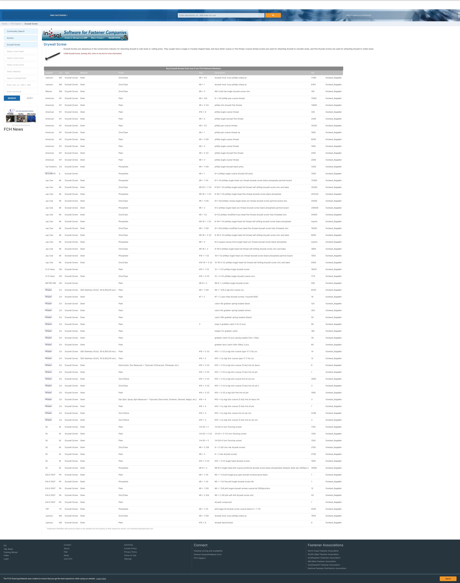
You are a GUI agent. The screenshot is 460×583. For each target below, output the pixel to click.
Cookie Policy (130, 548)
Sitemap (128, 559)
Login (6, 559)
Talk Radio (8, 549)
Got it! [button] (448, 579)
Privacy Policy (130, 552)
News (66, 555)
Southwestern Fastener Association (324, 565)
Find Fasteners (58, 15)
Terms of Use (130, 555)
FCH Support (200, 558)
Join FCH (68, 559)
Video (6, 555)
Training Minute (10, 552)
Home (4, 24)
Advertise (128, 545)
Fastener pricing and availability (208, 551)
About (66, 548)
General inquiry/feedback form (207, 554)
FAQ (65, 552)
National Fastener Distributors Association (327, 568)
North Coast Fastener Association (323, 551)
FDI (5, 545)
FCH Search (16, 24)
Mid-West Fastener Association (322, 561)
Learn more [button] (101, 579)
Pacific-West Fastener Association (323, 554)
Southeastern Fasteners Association (324, 558)
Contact (67, 545)
